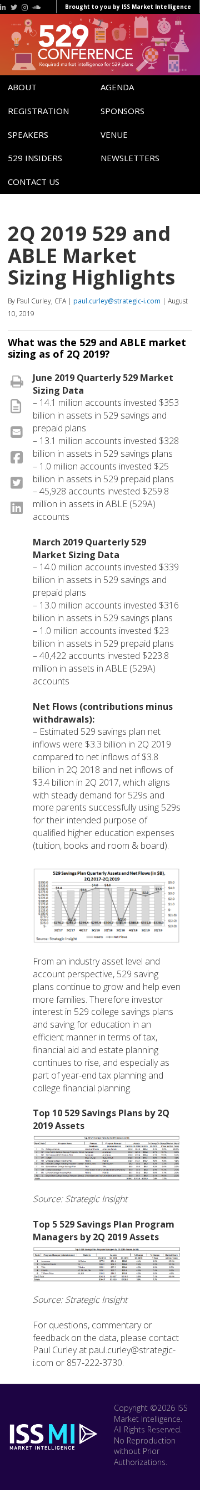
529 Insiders (35, 157)
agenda (117, 86)
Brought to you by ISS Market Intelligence (128, 7)
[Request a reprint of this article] (16, 405)
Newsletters (130, 157)
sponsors (122, 110)
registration (38, 110)
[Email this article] (16, 431)
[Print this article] (17, 381)
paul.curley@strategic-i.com (117, 301)
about (22, 86)
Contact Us (33, 181)
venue (114, 134)
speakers (28, 134)
